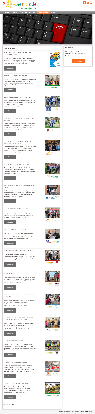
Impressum (77, 411)
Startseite (6, 13)
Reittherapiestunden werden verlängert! (18, 251)
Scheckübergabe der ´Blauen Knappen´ (17, 97)
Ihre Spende (32, 13)
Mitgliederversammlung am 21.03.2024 (16, 362)
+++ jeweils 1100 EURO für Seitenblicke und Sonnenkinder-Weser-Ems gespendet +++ (18, 319)
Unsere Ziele (23, 13)
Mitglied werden (78, 61)
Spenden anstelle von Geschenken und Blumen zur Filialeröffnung (17, 142)
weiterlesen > (10, 68)
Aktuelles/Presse (43, 13)
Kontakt (53, 13)
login (72, 411)
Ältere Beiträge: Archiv (9, 404)
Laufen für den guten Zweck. (14, 341)
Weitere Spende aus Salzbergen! (15, 229)
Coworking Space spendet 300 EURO (16, 208)
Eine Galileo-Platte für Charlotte (15, 76)
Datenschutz (84, 411)
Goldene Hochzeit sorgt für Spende (16, 164)
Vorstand (14, 13)
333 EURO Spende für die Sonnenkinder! (17, 383)
